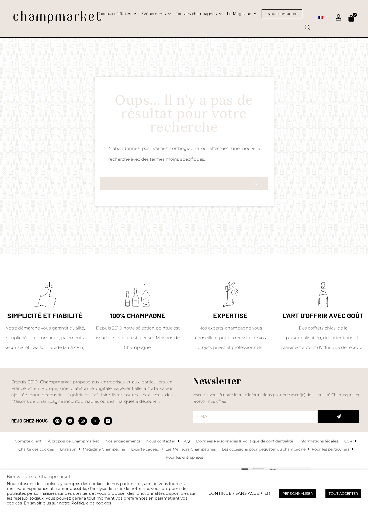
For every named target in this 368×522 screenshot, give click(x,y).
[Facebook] (70, 421)
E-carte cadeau (145, 449)
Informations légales (318, 441)
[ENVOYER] (338, 416)
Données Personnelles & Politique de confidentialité (244, 441)
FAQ (186, 441)
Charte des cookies (36, 449)
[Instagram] (82, 421)
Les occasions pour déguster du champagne (263, 449)
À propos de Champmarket (73, 441)
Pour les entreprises (184, 457)
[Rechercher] (255, 183)
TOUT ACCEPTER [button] (343, 493)
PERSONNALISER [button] (298, 493)
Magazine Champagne (104, 449)
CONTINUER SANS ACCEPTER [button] (239, 493)
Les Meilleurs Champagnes (190, 449)
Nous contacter (160, 441)
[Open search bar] (307, 25)
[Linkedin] (108, 421)
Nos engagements (122, 441)
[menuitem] (323, 16)
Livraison (68, 449)
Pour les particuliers (330, 449)
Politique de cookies (91, 503)
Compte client (28, 441)
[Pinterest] (57, 421)
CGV (348, 441)
